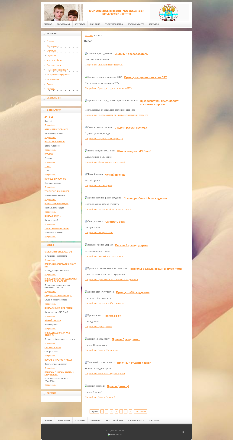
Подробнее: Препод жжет (98, 326)
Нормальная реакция (56, 204)
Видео (50, 84)
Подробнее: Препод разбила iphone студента (108, 209)
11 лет (48, 166)
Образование (63, 24)
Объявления (54, 98)
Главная (48, 24)
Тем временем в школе (57, 191)
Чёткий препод (53, 320)
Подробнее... (50, 125)
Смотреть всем (53, 347)
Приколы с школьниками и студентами (156, 268)
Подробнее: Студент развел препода (104, 138)
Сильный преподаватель (59, 252)
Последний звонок (55, 179)
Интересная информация (58, 75)
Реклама (51, 393)
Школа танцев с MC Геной (59, 308)
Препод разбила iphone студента (145, 198)
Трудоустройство (114, 24)
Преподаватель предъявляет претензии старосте (61, 280)
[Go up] (183, 433)
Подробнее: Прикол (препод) (100, 397)
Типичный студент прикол (134, 362)
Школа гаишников (55, 142)
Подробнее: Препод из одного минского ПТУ (108, 88)
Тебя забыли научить (57, 228)
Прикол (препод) (118, 386)
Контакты (154, 24)
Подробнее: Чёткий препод (99, 185)
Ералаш (49, 154)
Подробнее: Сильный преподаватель (104, 64)
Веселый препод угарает (58, 360)
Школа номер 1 (53, 216)
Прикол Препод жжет (126, 339)
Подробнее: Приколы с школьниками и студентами (111, 279)
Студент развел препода (58, 296)
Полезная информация (57, 70)
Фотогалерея (53, 79)
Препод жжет (112, 315)
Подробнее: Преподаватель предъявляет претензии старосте (116, 115)
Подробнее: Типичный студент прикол (105, 373)
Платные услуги (136, 24)
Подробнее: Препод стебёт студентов (104, 303)
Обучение (95, 24)
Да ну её (49, 117)
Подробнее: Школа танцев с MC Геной (105, 162)
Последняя (140, 411)
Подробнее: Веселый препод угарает (104, 256)
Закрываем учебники (56, 129)
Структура (80, 24)
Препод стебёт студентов (132, 292)
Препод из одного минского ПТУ (145, 77)
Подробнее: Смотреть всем (99, 232)
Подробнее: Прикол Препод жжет (102, 350)
